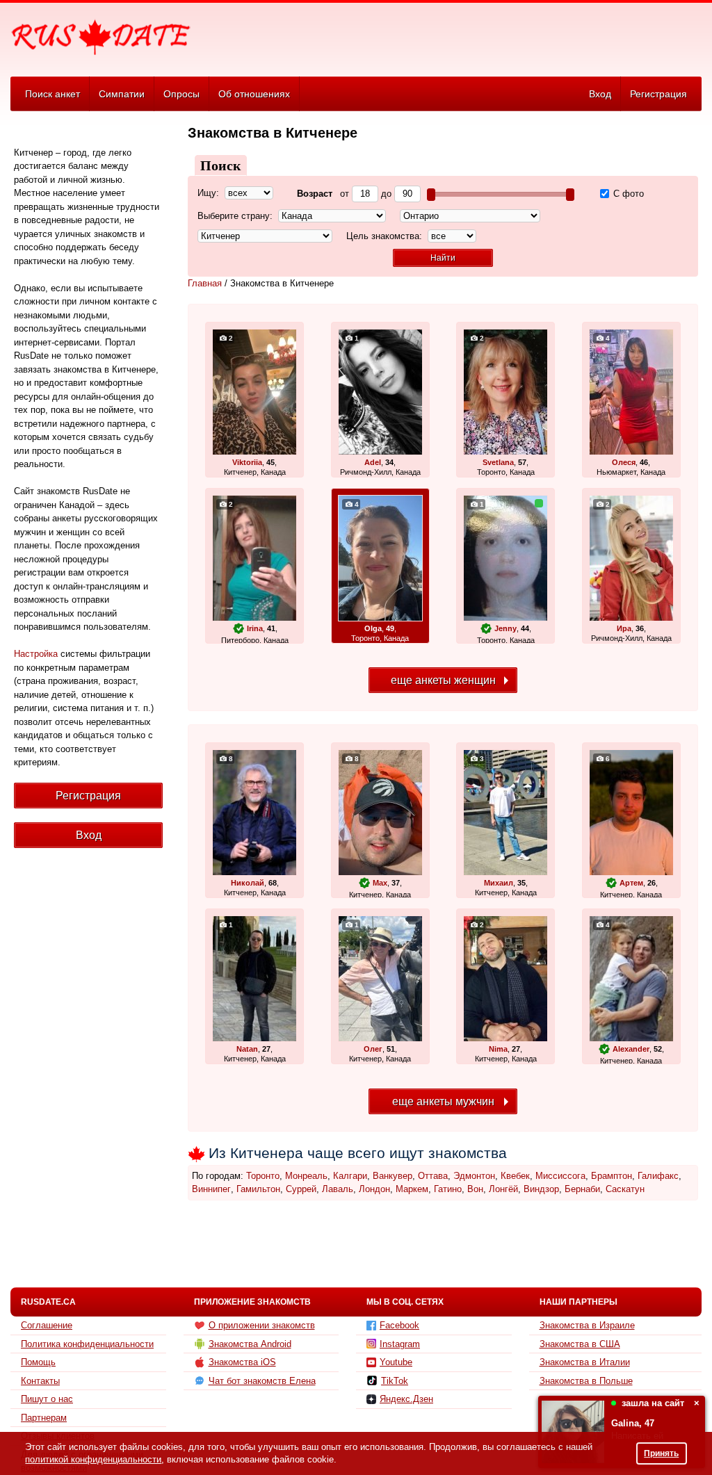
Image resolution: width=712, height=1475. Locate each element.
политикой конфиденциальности (93, 1459)
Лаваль (337, 1189)
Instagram (400, 1344)
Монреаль (306, 1176)
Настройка (36, 654)
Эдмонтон (474, 1176)
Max (380, 883)
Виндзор (541, 1189)
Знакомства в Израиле (587, 1325)
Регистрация (658, 93)
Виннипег (211, 1189)
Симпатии (122, 93)
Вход (600, 93)
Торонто (263, 1176)
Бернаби (582, 1189)
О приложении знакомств (262, 1325)
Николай (247, 883)
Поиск (220, 165)
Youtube (396, 1362)
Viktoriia (247, 462)
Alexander (631, 1049)
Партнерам (44, 1417)
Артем (631, 883)
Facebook (399, 1325)
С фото (627, 193)
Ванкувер (392, 1176)
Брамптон (611, 1176)
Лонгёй (503, 1189)
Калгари (350, 1176)
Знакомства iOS (242, 1362)
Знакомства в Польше (586, 1381)
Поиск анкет (52, 93)
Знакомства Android (250, 1344)
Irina (255, 628)
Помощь (38, 1362)
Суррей (301, 1189)
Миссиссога (560, 1176)
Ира (624, 628)
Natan (247, 1049)
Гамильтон (258, 1189)
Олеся (624, 462)
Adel (372, 462)
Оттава (433, 1176)
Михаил (498, 883)
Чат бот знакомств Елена (262, 1381)
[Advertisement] (448, 39)
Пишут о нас (47, 1399)
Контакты (40, 1381)
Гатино (448, 1189)
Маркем (412, 1189)
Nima (498, 1049)
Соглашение (46, 1325)
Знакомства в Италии (585, 1362)
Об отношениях (254, 93)
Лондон (374, 1189)
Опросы (181, 93)
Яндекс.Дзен (406, 1399)
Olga (373, 628)
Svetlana (498, 462)
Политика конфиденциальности (87, 1344)
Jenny (505, 628)
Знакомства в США (580, 1344)
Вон (475, 1189)
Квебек (515, 1176)
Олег (373, 1049)
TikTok (394, 1381)
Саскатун (625, 1189)
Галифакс (658, 1176)
